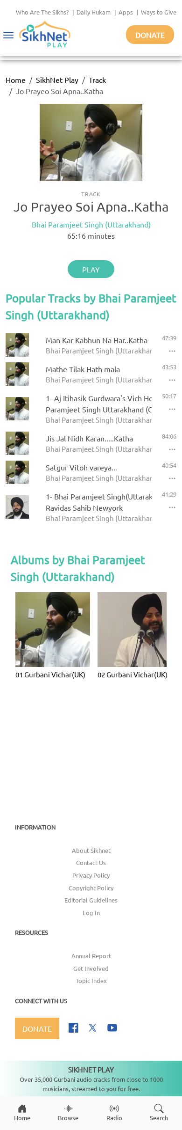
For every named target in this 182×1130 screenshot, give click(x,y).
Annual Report (91, 956)
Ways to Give (158, 12)
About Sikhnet (91, 850)
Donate (150, 34)
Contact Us (91, 862)
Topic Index (91, 980)
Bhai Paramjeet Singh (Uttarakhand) (91, 224)
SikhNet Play (57, 79)
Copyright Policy (91, 888)
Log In (91, 913)
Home (16, 79)
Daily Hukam (94, 12)
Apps (126, 12)
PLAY (91, 269)
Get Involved (91, 968)
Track (97, 79)
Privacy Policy (91, 875)
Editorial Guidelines (91, 900)
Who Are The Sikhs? (42, 12)
